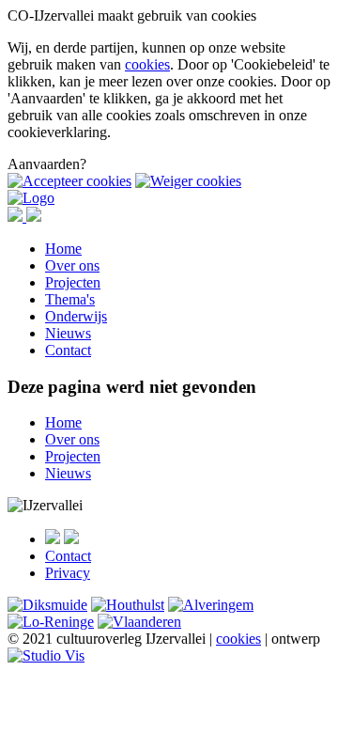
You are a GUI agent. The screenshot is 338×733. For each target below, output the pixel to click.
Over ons (72, 265)
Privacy (67, 573)
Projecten (72, 282)
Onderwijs (76, 316)
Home (63, 249)
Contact (68, 350)
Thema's (70, 299)
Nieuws (68, 333)
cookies (147, 64)
